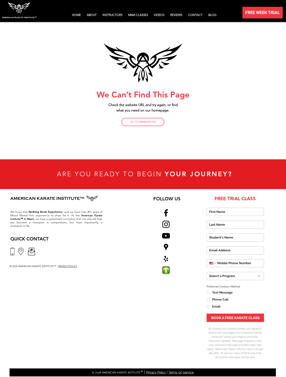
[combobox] (235, 276)
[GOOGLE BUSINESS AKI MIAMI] (166, 247)
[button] (159, 15)
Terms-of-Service (181, 372)
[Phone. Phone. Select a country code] (213, 263)
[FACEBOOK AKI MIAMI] (166, 213)
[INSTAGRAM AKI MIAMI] (166, 224)
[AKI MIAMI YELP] (166, 259)
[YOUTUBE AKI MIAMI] (166, 236)
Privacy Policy (156, 372)
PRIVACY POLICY (67, 266)
